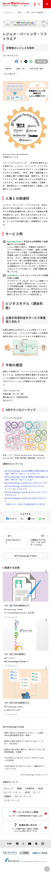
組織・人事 (20, 68)
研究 (19, 12)
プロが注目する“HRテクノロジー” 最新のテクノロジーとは (24, 767)
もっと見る (9, 74)
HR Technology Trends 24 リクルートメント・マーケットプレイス (25, 487)
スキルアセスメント (13, 539)
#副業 (40, 788)
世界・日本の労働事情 (34, 12)
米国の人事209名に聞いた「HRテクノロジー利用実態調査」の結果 (24, 750)
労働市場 (8, 68)
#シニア (36, 792)
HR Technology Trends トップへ (34, 775)
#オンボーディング (23, 796)
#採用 (27, 792)
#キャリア (8, 788)
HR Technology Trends (25, 555)
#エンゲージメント (12, 792)
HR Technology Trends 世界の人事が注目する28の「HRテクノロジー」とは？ (26, 478)
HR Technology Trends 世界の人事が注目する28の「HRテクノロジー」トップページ (26, 472)
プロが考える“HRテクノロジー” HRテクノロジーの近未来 (24, 759)
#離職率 (7, 796)
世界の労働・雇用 (36, 68)
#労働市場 (30, 788)
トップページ (8, 12)
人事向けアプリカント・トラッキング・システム (38, 540)
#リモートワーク (11, 800)
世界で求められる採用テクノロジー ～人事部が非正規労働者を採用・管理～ (23, 734)
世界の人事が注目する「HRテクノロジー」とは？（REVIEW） (24, 742)
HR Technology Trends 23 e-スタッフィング (26, 482)
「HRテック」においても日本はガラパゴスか (25, 504)
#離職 (19, 788)
